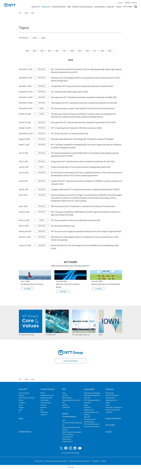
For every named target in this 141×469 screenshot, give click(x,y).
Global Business (25, 431)
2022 (57, 51)
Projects (21, 407)
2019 (79, 51)
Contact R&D (66, 407)
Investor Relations (59, 6)
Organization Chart (111, 400)
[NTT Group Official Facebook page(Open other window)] (65, 448)
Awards (41, 108)
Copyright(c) (95, 461)
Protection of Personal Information (79, 461)
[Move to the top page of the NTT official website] (9, 5)
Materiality (87, 398)
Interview (65, 395)
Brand (20, 405)
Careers (119, 6)
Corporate (110, 6)
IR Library (43, 405)
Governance (87, 407)
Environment (87, 402)
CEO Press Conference (112, 395)
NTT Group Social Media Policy (70, 453)
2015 (109, 51)
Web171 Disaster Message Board (71, 432)
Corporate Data (110, 398)
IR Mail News (44, 412)
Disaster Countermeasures (82, 6)
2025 (34, 51)
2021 (64, 51)
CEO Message (110, 393)
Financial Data (45, 400)
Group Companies (71, 360)
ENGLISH (134, 2)
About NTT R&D (66, 398)
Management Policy (46, 398)
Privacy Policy (39, 461)
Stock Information (46, 402)
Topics (35, 38)
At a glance (22, 402)
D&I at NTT (87, 417)
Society (86, 405)
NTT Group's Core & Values (26, 398)
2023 (49, 51)
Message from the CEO (47, 395)
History (21, 400)
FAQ (42, 410)
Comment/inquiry (89, 422)
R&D (69, 6)
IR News (43, 393)
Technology (27, 288)
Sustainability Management (92, 395)
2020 (72, 51)
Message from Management (92, 393)
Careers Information (113, 418)
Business (21, 395)
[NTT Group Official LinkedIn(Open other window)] (75, 448)
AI (19, 412)
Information (41, 69)
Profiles (108, 402)
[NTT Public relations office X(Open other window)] (61, 448)
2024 (42, 51)
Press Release (23, 38)
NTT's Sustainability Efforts (92, 400)
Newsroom (46, 6)
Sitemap (103, 461)
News (21, 418)
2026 (27, 51)
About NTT (36, 6)
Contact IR (44, 414)
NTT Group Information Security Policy (56, 461)
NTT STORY (127, 6)
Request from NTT (67, 441)
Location (64, 405)
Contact (120, 2)
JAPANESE (128, 2)
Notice (43, 38)
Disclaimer (44, 407)
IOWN (20, 410)
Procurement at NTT (90, 419)
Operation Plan (66, 439)
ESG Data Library (89, 410)
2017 (94, 51)
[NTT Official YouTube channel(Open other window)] (79, 448)
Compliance (109, 412)
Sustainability (99, 6)
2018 (87, 51)
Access (108, 405)
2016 (102, 51)
